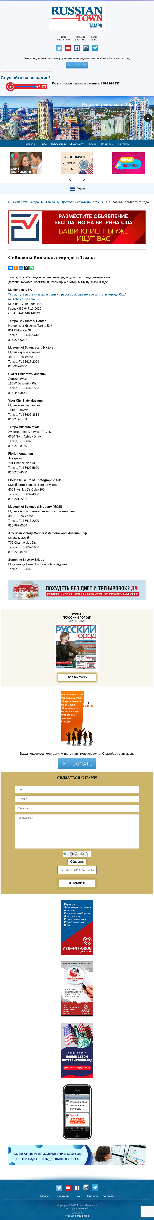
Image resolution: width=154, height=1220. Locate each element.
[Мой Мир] (21, 268)
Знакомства (77, 143)
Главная (30, 143)
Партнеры (107, 143)
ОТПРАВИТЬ (77, 883)
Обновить (77, 861)
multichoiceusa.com (21, 299)
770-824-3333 (110, 83)
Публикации (58, 143)
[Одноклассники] (16, 268)
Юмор (93, 143)
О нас (43, 143)
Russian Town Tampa (23, 202)
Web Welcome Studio (77, 1215)
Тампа (50, 202)
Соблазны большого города (127, 202)
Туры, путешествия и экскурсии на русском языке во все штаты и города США (67, 294)
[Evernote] (31, 268)
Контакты (123, 143)
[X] (26, 268)
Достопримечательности (81, 202)
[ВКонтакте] (10, 268)
